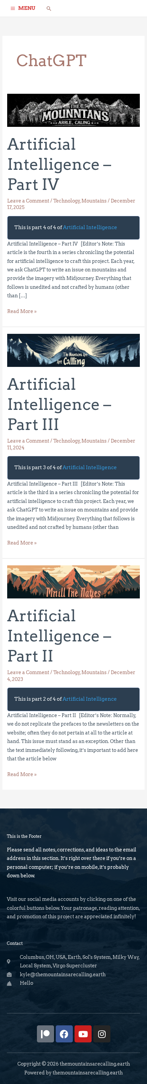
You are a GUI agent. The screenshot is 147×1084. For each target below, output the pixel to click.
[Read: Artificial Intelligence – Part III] (73, 350)
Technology (66, 201)
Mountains (94, 201)
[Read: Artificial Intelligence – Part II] (73, 581)
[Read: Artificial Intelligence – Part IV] (73, 110)
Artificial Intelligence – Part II (59, 636)
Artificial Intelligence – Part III (59, 404)
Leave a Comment (28, 201)
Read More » (22, 310)
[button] (49, 8)
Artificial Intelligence (90, 227)
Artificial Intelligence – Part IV (59, 164)
